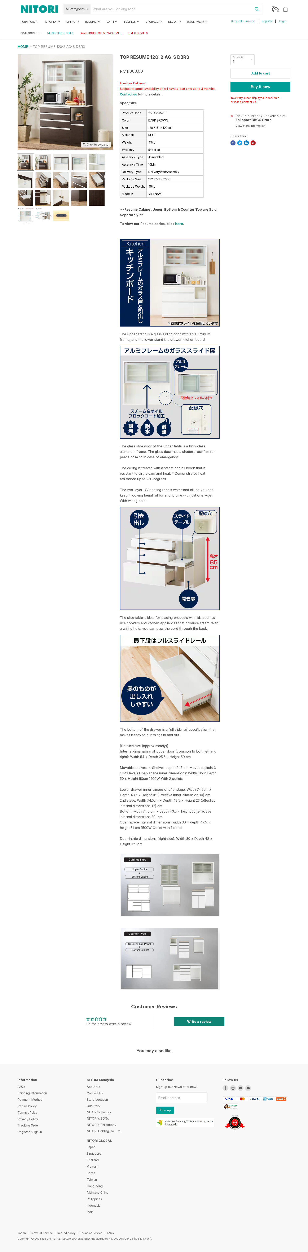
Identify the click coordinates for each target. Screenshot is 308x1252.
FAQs (21, 1087)
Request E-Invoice (243, 21)
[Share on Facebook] (233, 142)
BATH (111, 21)
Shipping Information (32, 1093)
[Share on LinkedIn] (246, 142)
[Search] (257, 9)
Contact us (128, 94)
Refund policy (66, 1233)
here (179, 224)
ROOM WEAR (196, 21)
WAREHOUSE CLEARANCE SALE (100, 33)
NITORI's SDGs (98, 1118)
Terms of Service (41, 1233)
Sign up (165, 1110)
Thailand (93, 1160)
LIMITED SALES (138, 33)
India (90, 1212)
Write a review (199, 1021)
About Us (93, 1087)
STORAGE (152, 21)
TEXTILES (130, 21)
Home (23, 46)
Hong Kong (95, 1186)
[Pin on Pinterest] (253, 142)
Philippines (94, 1199)
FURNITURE (28, 21)
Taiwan (92, 1179)
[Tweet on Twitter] (239, 142)
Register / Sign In (30, 1132)
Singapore (94, 1153)
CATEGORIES (29, 33)
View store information (250, 125)
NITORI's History (99, 1112)
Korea (91, 1173)
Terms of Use (28, 1113)
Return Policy (27, 1106)
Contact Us (95, 1093)
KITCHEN (51, 21)
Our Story (93, 1106)
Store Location (97, 1100)
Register (267, 21)
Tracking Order (28, 1125)
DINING (71, 21)
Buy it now (260, 87)
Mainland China (97, 1192)
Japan (91, 1147)
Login (282, 21)
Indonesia (94, 1206)
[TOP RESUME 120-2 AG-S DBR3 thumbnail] (25, 162)
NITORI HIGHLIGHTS (60, 33)
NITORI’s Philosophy (101, 1125)
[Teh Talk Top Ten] (235, 1132)
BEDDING (91, 21)
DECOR (173, 21)
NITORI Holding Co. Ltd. (104, 1131)
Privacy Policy (28, 1119)
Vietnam (92, 1166)
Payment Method (30, 1100)
